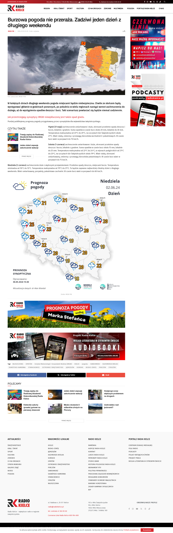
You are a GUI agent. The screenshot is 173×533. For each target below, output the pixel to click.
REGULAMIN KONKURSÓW (98, 477)
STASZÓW (112, 367)
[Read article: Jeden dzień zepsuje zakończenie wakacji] (13, 148)
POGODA (130, 8)
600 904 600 (74, 515)
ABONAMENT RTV (94, 468)
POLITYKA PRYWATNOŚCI (97, 471)
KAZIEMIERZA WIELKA (110, 364)
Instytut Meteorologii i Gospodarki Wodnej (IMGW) (53, 364)
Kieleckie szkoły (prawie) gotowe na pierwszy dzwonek (32, 407)
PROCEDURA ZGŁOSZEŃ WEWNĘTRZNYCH (103, 474)
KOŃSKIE (80, 367)
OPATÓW (29, 364)
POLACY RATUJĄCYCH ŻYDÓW (139, 455)
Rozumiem (147, 530)
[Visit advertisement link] (147, 43)
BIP (89, 490)
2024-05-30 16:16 (23, 31)
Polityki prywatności (131, 530)
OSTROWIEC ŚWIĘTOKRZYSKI (52, 367)
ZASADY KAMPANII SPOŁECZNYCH (100, 487)
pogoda (85, 364)
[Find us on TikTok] (160, 2)
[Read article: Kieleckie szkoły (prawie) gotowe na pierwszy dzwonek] (15, 409)
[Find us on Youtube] (150, 2)
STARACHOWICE (34, 367)
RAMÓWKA (92, 445)
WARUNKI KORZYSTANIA (97, 483)
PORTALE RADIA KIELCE (146, 8)
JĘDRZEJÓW (70, 367)
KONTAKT (91, 452)
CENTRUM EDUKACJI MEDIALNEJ (140, 445)
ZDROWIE (107, 8)
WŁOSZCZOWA (18, 364)
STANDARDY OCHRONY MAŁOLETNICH (102, 480)
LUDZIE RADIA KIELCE (96, 455)
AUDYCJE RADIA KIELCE (96, 448)
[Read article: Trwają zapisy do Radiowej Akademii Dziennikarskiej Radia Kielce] (13, 137)
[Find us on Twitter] (154, 2)
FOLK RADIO (133, 448)
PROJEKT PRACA (135, 458)
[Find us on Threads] (157, 2)
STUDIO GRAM (93, 461)
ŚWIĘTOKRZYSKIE (14, 445)
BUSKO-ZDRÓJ (91, 367)
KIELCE (77, 364)
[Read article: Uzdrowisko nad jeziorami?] (95, 409)
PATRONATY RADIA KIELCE (97, 458)
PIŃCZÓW (102, 367)
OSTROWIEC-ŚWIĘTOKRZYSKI (59, 464)
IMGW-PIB (11, 31)
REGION (47, 8)
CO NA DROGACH (94, 8)
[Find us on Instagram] (147, 2)
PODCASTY (132, 452)
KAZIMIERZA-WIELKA (56, 455)
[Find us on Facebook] (144, 2)
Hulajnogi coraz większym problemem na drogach (113, 393)
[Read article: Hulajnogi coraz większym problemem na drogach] (95, 395)
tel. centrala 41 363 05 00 (57, 511)
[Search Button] (164, 2)
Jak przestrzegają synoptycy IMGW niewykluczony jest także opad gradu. (46, 117)
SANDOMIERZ (95, 364)
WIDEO (10, 471)
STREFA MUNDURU (14, 464)
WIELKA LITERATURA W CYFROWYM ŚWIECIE (145, 461)
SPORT (70, 8)
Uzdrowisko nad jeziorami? (111, 406)
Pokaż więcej (26, 156)
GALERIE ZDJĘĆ (13, 468)
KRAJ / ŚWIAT (59, 8)
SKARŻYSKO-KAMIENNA (17, 367)
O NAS (161, 8)
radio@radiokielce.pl (56, 507)
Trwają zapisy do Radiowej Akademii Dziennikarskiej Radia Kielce (32, 137)
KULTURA (80, 8)
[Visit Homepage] (16, 8)
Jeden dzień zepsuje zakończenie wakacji (29, 146)
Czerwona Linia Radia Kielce (58, 515)
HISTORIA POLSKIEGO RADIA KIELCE (101, 464)
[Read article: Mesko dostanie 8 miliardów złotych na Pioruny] (55, 409)
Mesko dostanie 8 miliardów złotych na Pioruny (73, 407)
